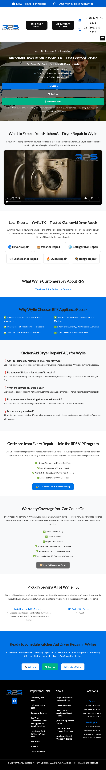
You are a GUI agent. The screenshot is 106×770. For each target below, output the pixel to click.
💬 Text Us (53, 94)
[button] (102, 38)
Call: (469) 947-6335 (92, 705)
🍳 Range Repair (85, 258)
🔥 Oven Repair (56, 258)
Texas (91, 701)
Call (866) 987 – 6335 (38, 706)
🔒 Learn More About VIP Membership (53, 486)
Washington (91, 722)
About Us (35, 741)
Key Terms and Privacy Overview (64, 729)
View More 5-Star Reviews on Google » (53, 289)
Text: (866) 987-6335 (92, 709)
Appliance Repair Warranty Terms (64, 737)
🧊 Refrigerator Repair (83, 246)
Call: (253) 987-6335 (92, 726)
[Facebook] (14, 701)
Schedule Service (39, 713)
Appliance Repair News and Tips (64, 699)
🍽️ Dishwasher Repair (24, 258)
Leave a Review (38, 751)
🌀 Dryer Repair (18, 246)
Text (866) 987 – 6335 (38, 699)
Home (36, 51)
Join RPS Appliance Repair (65, 722)
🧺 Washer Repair (48, 246)
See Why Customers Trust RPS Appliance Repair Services (39, 722)
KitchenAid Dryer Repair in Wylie (58, 51)
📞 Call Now (53, 86)
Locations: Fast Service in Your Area (38, 734)
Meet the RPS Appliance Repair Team (64, 713)
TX (42, 51)
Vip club (34, 746)
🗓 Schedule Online (53, 101)
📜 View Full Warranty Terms (53, 565)
